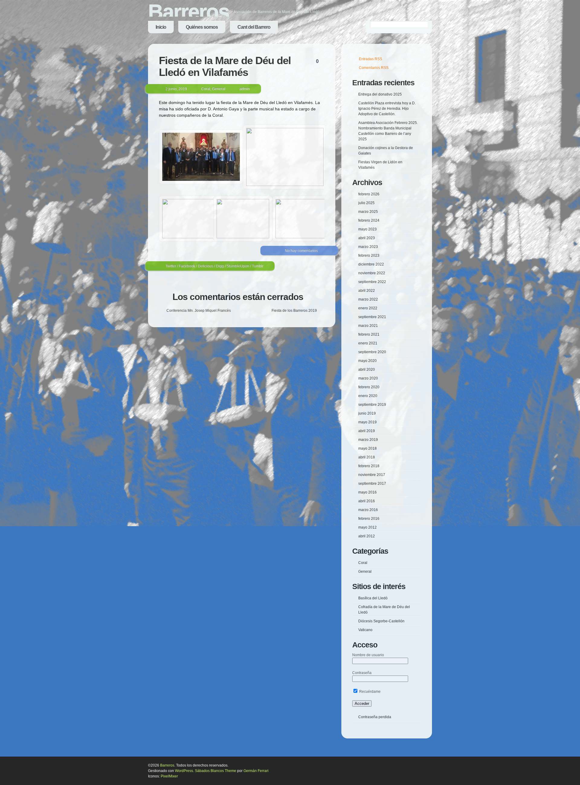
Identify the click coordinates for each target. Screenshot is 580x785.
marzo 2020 (368, 378)
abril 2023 (366, 238)
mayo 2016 (367, 492)
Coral (205, 89)
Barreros (188, 12)
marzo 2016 (368, 510)
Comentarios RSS (373, 68)
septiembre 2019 (372, 404)
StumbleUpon (238, 266)
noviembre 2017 (371, 475)
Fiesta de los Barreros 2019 (294, 310)
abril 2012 (366, 536)
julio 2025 (366, 203)
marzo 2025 (368, 212)
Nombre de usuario (368, 655)
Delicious (205, 266)
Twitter (171, 266)
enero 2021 (367, 343)
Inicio (161, 27)
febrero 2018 (368, 466)
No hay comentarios (301, 251)
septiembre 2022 (372, 282)
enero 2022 (367, 308)
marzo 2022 (368, 299)
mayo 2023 (367, 229)
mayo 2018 (367, 448)
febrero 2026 (368, 194)
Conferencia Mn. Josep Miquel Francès (198, 310)
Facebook (187, 266)
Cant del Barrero (253, 27)
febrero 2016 (368, 518)
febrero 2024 (368, 220)
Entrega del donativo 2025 (380, 94)
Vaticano (365, 630)
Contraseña (362, 673)
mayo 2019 (367, 422)
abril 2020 (366, 369)
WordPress (184, 771)
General (218, 89)
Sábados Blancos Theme (215, 771)
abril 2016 (366, 501)
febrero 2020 (368, 387)
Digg (220, 266)
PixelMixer (169, 776)
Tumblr (257, 266)
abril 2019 (366, 431)
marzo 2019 (368, 440)
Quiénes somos (202, 27)
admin (245, 89)
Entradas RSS (370, 59)
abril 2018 (366, 457)
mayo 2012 (367, 527)
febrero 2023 (368, 255)
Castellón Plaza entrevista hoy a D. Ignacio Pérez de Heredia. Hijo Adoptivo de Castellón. (387, 108)
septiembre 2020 (372, 352)
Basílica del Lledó (373, 598)
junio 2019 (367, 413)
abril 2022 (366, 290)
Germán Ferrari (256, 771)
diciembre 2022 (371, 264)
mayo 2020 (367, 361)
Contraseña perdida (374, 717)
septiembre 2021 (372, 317)
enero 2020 (367, 396)
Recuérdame (369, 691)
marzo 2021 (368, 326)
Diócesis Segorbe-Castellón (381, 621)
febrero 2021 (368, 334)
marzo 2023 (368, 247)
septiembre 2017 (372, 483)
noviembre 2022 (371, 273)
